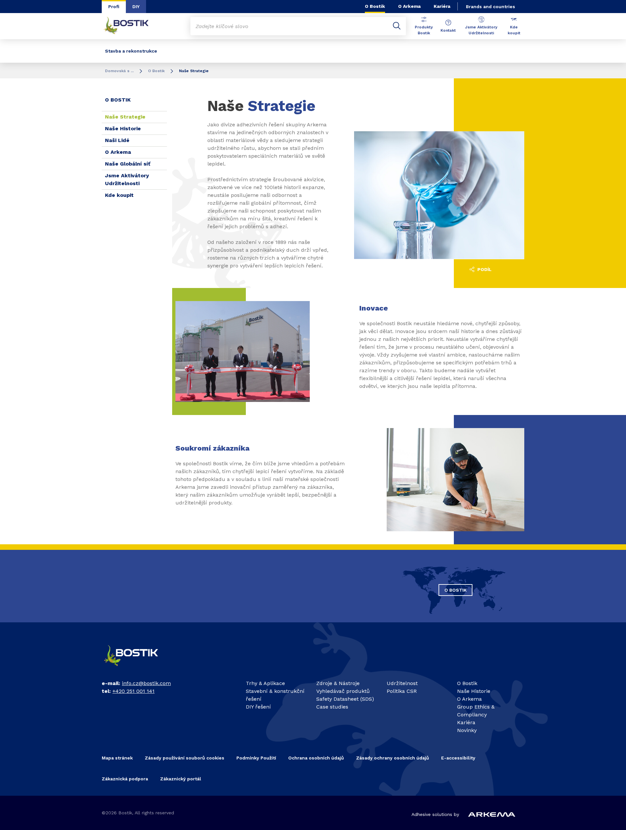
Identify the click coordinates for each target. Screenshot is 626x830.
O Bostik (375, 6)
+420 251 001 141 (133, 691)
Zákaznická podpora (125, 778)
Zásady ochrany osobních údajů (392, 757)
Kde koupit (514, 30)
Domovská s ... (119, 71)
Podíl (484, 269)
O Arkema (409, 6)
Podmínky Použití (256, 757)
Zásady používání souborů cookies (184, 757)
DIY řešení (258, 707)
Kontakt (448, 30)
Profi (113, 6)
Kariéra (442, 6)
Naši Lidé (117, 140)
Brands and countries (490, 6)
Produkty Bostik (424, 30)
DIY (136, 6)
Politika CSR (402, 691)
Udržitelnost (402, 683)
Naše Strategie (126, 117)
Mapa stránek (117, 757)
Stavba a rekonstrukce (131, 51)
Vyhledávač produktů (343, 691)
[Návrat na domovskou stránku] (131, 26)
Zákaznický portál (180, 778)
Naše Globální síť (127, 164)
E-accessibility (458, 757)
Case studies (332, 707)
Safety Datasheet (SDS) (345, 699)
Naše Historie (123, 128)
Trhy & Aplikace (265, 683)
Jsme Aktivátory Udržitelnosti (481, 30)
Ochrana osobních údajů (316, 757)
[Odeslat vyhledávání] (397, 26)
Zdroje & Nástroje (338, 683)
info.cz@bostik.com (146, 683)
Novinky (467, 730)
